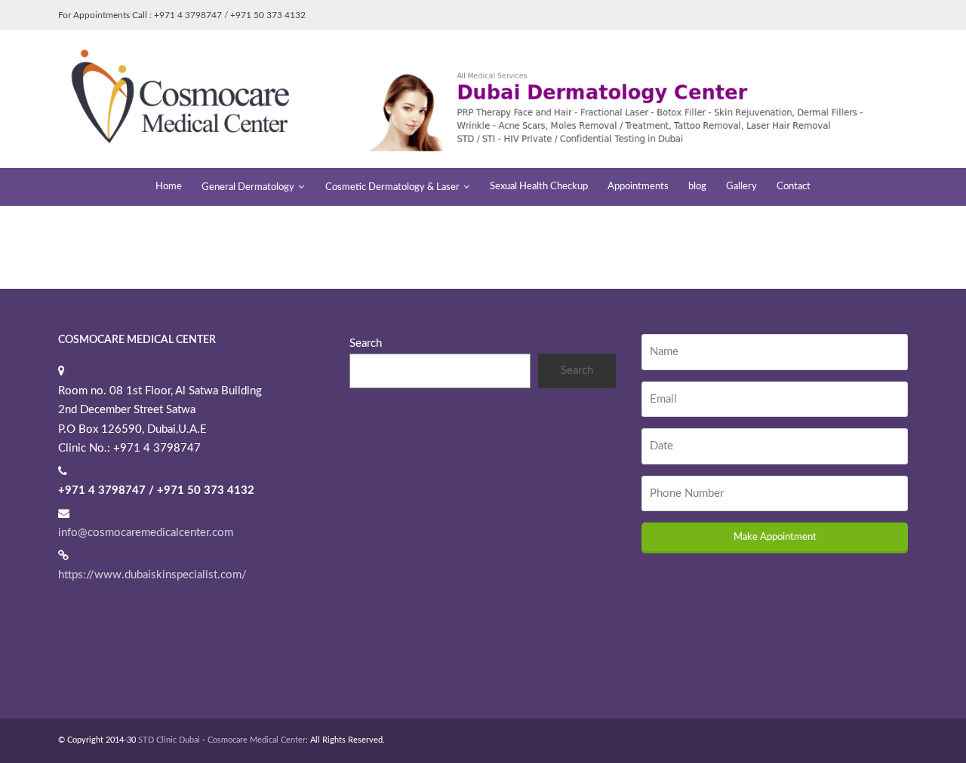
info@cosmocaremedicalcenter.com (145, 532)
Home (168, 187)
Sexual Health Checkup (539, 187)
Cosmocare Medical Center (257, 740)
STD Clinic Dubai (169, 740)
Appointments (638, 187)
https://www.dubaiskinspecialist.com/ (152, 575)
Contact (794, 187)
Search (365, 343)
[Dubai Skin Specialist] (483, 98)
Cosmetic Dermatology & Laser (392, 187)
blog (697, 187)
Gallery (741, 187)
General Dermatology (248, 187)
